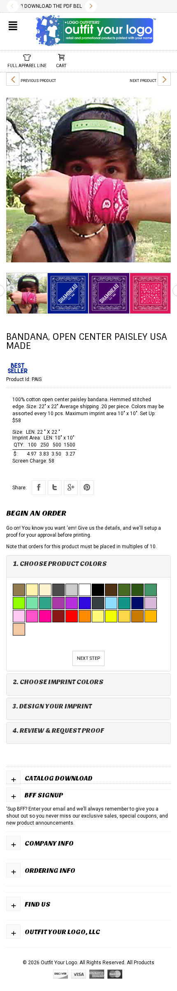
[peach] (19, 629)
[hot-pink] (45, 616)
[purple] (72, 603)
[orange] (151, 616)
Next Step (88, 658)
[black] (98, 590)
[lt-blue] (111, 603)
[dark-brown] (111, 590)
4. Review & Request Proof (58, 730)
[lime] (19, 603)
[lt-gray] (72, 590)
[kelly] (151, 590)
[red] (72, 616)
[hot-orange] (85, 616)
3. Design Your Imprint (52, 706)
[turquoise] (124, 603)
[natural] (45, 590)
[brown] (19, 590)
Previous (13, 6)
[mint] (32, 603)
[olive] (124, 590)
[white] (85, 590)
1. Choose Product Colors (60, 564)
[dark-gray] (58, 590)
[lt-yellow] (98, 616)
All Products (140, 962)
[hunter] (137, 590)
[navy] (137, 603)
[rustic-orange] (137, 616)
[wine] (58, 616)
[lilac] (151, 603)
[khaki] (32, 590)
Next (91, 6)
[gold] (124, 616)
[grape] (58, 603)
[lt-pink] (19, 616)
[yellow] (111, 616)
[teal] (45, 603)
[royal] (85, 603)
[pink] (32, 616)
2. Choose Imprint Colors (58, 682)
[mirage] (98, 603)
